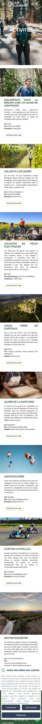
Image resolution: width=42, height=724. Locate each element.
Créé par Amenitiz (8, 723)
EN (16, 720)
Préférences (21, 715)
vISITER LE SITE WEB (13, 135)
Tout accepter (31, 707)
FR (19, 720)
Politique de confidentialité (17, 703)
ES (23, 720)
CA (26, 720)
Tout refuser (11, 707)
